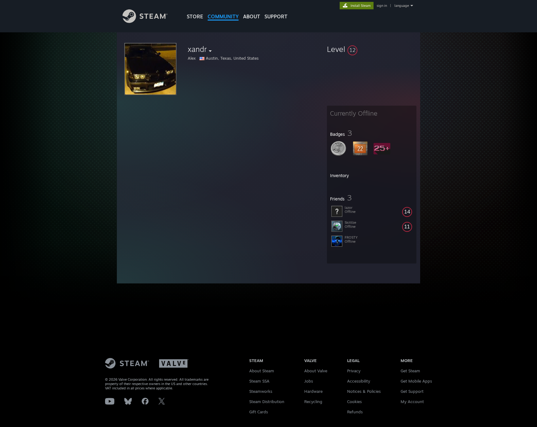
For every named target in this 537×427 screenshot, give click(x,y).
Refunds (355, 411)
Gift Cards (258, 411)
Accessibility (358, 381)
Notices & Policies (364, 391)
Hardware (313, 391)
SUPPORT (275, 16)
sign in (382, 5)
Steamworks (260, 391)
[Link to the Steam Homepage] (145, 21)
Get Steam (410, 370)
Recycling (313, 401)
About (251, 16)
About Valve (315, 370)
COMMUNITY (223, 16)
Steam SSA (259, 381)
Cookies (354, 401)
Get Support (412, 391)
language (401, 5)
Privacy (353, 370)
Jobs (308, 381)
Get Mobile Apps (416, 381)
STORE (195, 16)
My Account (412, 401)
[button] (371, 49)
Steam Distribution (266, 401)
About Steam (261, 370)
